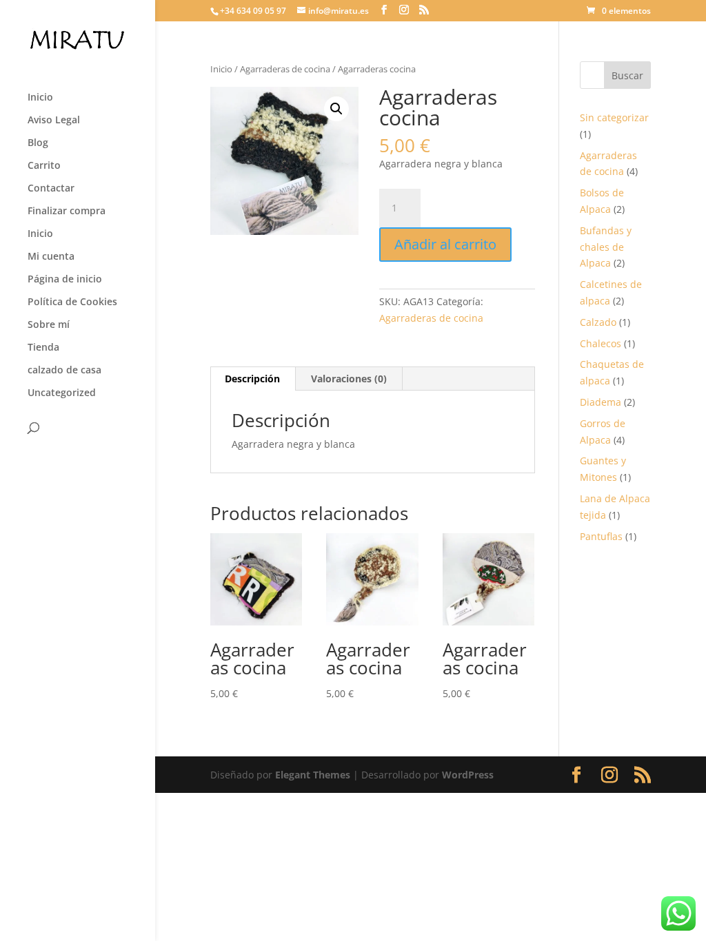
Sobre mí (49, 325)
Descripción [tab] (252, 378)
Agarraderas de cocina (285, 69)
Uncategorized (62, 393)
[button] (336, 108)
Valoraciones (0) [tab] (349, 378)
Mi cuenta (51, 256)
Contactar (51, 188)
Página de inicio (65, 279)
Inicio (40, 97)
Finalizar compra (66, 211)
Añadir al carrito (445, 244)
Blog (38, 143)
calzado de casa (64, 370)
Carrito (44, 166)
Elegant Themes (312, 774)
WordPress (468, 774)
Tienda (43, 347)
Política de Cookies (72, 302)
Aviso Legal (54, 120)
